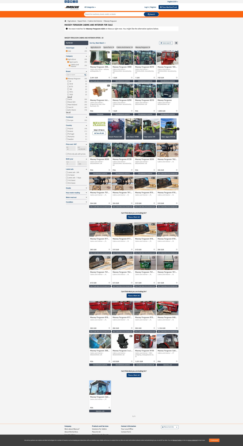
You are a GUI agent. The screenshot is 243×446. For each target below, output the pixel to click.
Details (68, 188)
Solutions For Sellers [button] (99, 429)
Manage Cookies (177, 440)
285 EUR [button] (93, 250)
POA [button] (91, 111)
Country (69, 125)
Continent (69, 117)
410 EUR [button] (116, 361)
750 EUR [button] (161, 78)
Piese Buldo (100, 114)
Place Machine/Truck (169, 7)
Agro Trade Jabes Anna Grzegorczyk (100, 81)
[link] (100, 57)
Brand (68, 71)
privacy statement (193, 440)
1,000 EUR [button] (161, 111)
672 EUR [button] (93, 283)
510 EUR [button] (138, 203)
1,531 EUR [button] (139, 361)
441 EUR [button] (138, 283)
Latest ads (69, 169)
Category (69, 56)
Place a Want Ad (134, 217)
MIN (67, 147)
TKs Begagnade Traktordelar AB (145, 365)
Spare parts (82, 21)
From (67, 161)
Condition (69, 202)
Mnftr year (69, 159)
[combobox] (162, 427)
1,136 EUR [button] (161, 328)
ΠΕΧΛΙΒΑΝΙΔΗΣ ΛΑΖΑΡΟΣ (123, 81)
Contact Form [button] (126, 432)
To (78, 161)
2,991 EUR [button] (94, 78)
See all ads (100, 133)
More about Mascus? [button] (72, 429)
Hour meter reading (73, 193)
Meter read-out (71, 197)
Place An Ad (96, 432)
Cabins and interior (95, 21)
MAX (79, 147)
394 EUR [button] (161, 170)
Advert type (70, 48)
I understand (214, 440)
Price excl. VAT (71, 144)
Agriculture (72, 21)
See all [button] (69, 97)
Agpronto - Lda (167, 365)
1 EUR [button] (115, 78)
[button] (76, 43)
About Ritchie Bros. (71, 432)
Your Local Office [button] (127, 429)
